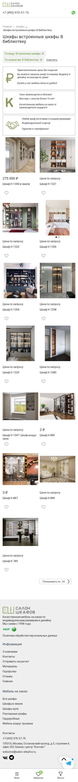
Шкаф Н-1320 (11, 246)
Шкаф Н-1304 (11, 309)
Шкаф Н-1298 (48, 309)
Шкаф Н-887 (10, 498)
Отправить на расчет (16, 661)
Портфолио (9, 671)
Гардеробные (11, 718)
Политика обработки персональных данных (30, 635)
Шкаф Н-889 (47, 498)
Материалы (10, 666)
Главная (8, 681)
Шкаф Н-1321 (48, 183)
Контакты (9, 656)
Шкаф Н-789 (10, 561)
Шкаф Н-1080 (48, 372)
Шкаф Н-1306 (48, 246)
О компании (10, 651)
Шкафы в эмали (13, 703)
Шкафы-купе (11, 708)
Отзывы (7, 676)
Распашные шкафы (15, 713)
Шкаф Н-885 (47, 435)
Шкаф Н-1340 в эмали (16, 183)
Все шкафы (10, 698)
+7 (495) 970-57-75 (14, 738)
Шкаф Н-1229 (11, 372)
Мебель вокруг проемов (18, 723)
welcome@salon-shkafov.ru (19, 751)
